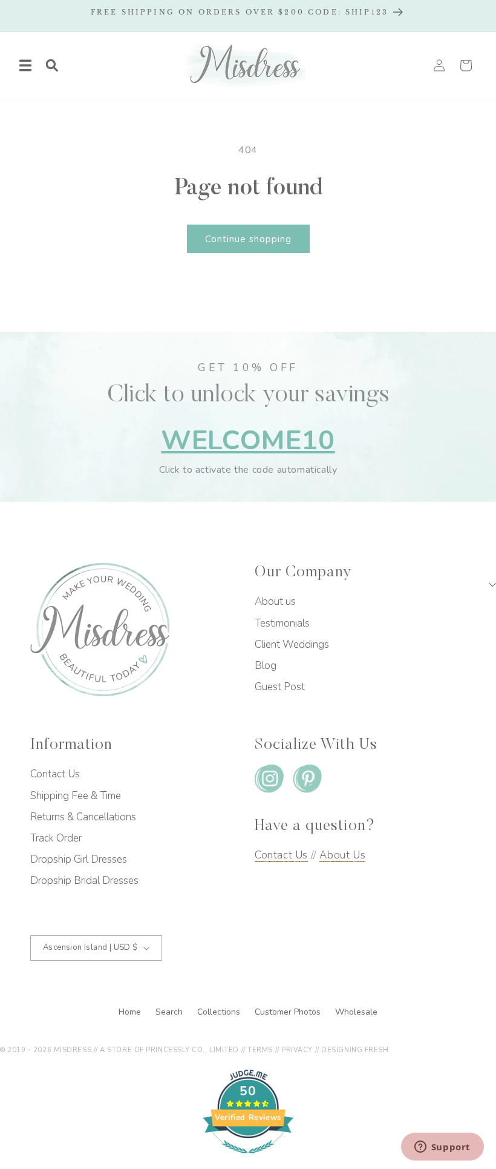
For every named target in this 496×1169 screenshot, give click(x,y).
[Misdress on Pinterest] (307, 781)
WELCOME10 (247, 440)
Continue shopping (248, 239)
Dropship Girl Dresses (78, 859)
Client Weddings (292, 644)
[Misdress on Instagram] (269, 781)
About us (275, 601)
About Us (342, 855)
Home (131, 1012)
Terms (260, 1050)
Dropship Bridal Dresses (84, 880)
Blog (265, 666)
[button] (25, 65)
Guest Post (280, 687)
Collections (220, 1012)
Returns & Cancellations (83, 817)
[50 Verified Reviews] (248, 1160)
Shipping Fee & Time (75, 796)
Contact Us (55, 774)
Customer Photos (289, 1012)
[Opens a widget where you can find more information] (442, 1148)
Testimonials (282, 623)
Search (170, 1012)
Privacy (297, 1050)
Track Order (56, 838)
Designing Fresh (354, 1050)
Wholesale (356, 1012)
